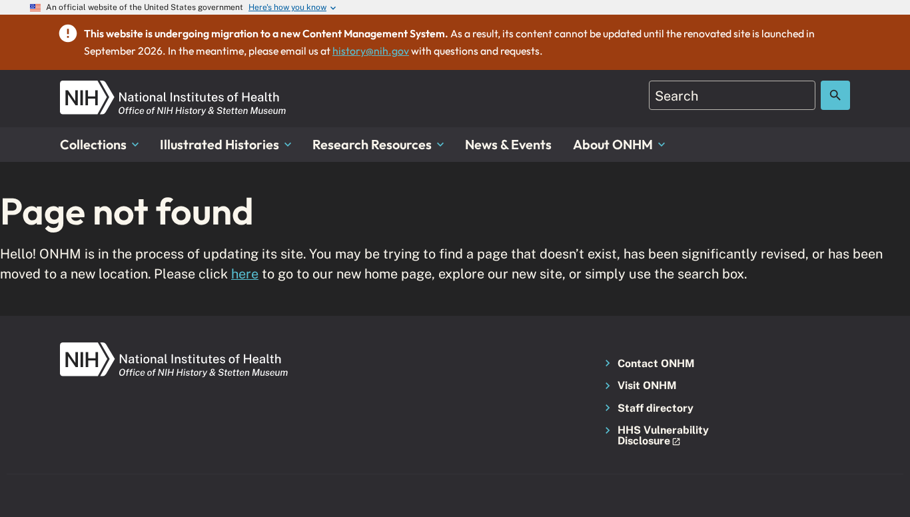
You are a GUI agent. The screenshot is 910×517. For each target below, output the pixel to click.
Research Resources (372, 144)
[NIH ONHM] (173, 88)
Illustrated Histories (219, 144)
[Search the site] (835, 95)
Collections (93, 144)
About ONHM (613, 144)
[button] (659, 436)
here (244, 273)
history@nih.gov (370, 50)
